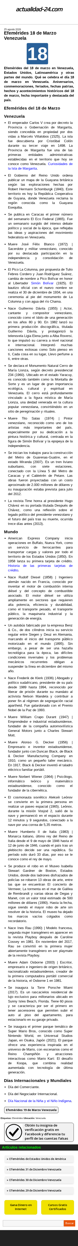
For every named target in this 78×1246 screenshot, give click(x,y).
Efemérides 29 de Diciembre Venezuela (35, 1190)
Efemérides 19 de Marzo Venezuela (31, 1110)
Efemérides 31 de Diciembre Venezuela (35, 1169)
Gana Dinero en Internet (21, 1207)
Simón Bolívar (42, 283)
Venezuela (41, 1118)
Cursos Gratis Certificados (57, 1207)
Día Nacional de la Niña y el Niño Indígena (39, 1101)
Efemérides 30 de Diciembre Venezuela (35, 1180)
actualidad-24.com (39, 9)
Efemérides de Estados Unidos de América (37, 1159)
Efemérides (17, 1118)
